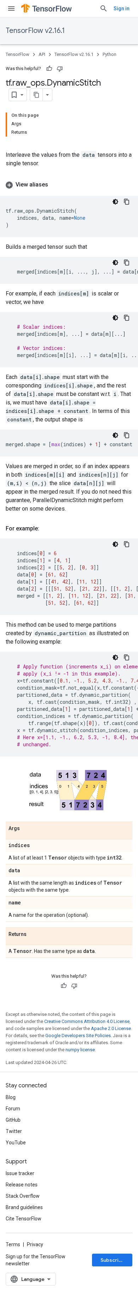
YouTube (16, 1142)
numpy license (80, 1049)
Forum (13, 1108)
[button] (69, 184)
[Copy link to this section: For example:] (46, 528)
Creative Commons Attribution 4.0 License (87, 1021)
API (42, 54)
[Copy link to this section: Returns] (34, 934)
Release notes (22, 1184)
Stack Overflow (23, 1196)
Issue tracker (20, 1173)
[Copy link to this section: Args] (27, 828)
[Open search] (103, 8)
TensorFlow (17, 54)
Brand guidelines (24, 1207)
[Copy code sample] (126, 201)
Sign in (122, 8)
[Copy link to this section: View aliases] (55, 184)
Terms (13, 1244)
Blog (11, 1097)
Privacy (35, 1244)
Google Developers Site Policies (78, 1035)
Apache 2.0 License (111, 1028)
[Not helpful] (59, 68)
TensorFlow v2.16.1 (35, 30)
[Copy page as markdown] (36, 95)
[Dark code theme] (115, 201)
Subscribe (112, 1260)
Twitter (14, 1131)
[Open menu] (11, 8)
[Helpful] (49, 68)
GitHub (13, 1120)
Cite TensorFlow (23, 1218)
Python (109, 54)
